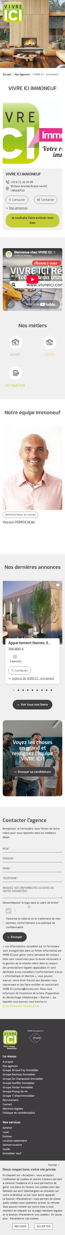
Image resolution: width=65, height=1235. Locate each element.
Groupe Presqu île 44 (15, 1091)
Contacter (18, 200)
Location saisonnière (15, 1140)
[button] (32, 174)
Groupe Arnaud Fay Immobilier (21, 1070)
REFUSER (20, 1226)
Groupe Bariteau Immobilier (19, 1074)
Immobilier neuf (12, 1153)
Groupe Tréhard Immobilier (19, 1096)
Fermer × (54, 1165)
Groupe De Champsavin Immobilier (23, 1079)
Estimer (7, 1136)
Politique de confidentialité (19, 1113)
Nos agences (10, 1066)
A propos (8, 1062)
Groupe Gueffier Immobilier (19, 1083)
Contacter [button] (47, 200)
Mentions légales (13, 1108)
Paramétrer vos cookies (24, 1218)
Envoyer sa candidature (34, 772)
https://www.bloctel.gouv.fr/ (19, 1006)
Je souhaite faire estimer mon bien (33, 220)
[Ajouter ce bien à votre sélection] (58, 585)
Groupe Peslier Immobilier (18, 1087)
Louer (6, 1132)
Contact (7, 1104)
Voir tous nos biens (34, 704)
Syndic (6, 1149)
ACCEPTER (43, 1226)
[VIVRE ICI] (13, 11)
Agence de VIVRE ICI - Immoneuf (33, 678)
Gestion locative (12, 1145)
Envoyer (16, 937)
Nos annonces (18, 208)
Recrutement (11, 1100)
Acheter (7, 1128)
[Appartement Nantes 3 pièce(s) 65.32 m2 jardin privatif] (32, 613)
